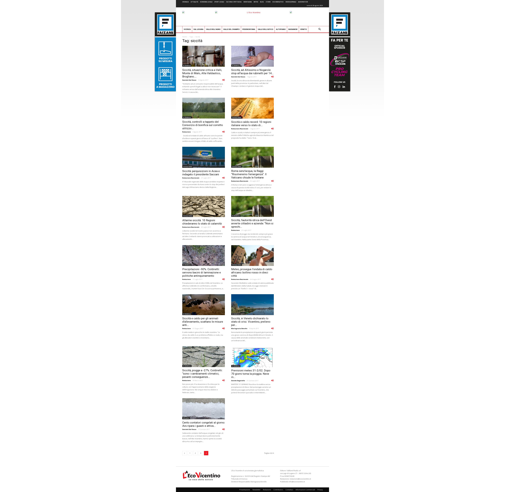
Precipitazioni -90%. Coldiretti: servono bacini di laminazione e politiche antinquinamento (201, 272)
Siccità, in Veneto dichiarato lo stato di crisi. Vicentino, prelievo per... (250, 322)
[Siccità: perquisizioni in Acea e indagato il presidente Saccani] (203, 157)
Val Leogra (198, 29)
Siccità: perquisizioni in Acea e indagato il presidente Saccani (201, 173)
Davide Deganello (238, 381)
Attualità (194, 2)
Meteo (256, 2)
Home (184, 37)
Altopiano (281, 29)
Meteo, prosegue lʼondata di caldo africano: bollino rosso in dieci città (251, 272)
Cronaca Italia (236, 117)
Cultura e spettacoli (234, 2)
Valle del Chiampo (231, 29)
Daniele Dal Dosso (189, 80)
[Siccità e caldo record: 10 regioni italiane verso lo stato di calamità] (252, 108)
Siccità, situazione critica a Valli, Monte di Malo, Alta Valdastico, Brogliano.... (202, 73)
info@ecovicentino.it (297, 481)
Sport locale (219, 2)
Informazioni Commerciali (305, 490)
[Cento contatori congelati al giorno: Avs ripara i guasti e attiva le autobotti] (203, 408)
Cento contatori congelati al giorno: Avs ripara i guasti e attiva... (203, 424)
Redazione (186, 132)
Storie (268, 2)
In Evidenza (187, 65)
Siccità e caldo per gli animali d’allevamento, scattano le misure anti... (202, 322)
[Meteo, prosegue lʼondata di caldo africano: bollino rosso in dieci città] (252, 255)
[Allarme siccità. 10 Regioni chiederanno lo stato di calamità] (203, 206)
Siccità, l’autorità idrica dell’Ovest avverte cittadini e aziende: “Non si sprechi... (252, 223)
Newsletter (256, 490)
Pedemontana (248, 29)
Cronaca (185, 2)
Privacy (320, 490)
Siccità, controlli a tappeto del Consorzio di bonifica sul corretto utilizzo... (202, 125)
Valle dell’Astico (265, 29)
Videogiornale (291, 2)
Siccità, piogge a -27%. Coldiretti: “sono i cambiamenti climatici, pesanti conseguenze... (202, 374)
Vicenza (187, 29)
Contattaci (289, 490)
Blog (262, 2)
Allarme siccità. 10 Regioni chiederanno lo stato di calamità (202, 222)
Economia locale (206, 2)
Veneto (303, 29)
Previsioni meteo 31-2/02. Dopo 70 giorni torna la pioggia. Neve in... (250, 374)
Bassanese (292, 29)
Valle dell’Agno (213, 29)
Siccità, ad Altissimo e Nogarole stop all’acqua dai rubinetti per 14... (252, 71)
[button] (319, 29)
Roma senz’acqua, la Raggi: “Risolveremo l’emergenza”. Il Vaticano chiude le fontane (249, 174)
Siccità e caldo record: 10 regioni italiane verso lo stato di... (251, 123)
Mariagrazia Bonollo (239, 328)
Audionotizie (303, 2)
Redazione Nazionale (239, 129)
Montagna (248, 2)
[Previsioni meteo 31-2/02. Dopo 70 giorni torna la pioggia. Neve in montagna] (252, 356)
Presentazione (244, 490)
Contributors (278, 490)
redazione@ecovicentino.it (300, 479)
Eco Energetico (278, 2)
